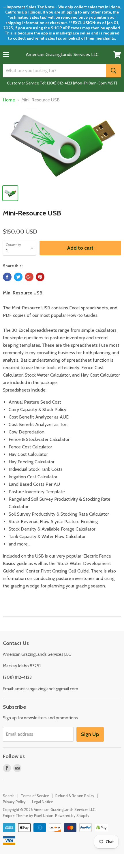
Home (9, 100)
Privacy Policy (14, 801)
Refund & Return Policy (74, 795)
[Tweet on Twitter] (18, 277)
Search (8, 795)
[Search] (113, 70)
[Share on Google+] (29, 277)
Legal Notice (42, 801)
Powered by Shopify (72, 815)
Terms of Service (35, 795)
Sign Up (90, 734)
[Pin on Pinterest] (40, 277)
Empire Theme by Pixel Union (28, 815)
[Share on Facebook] (7, 277)
